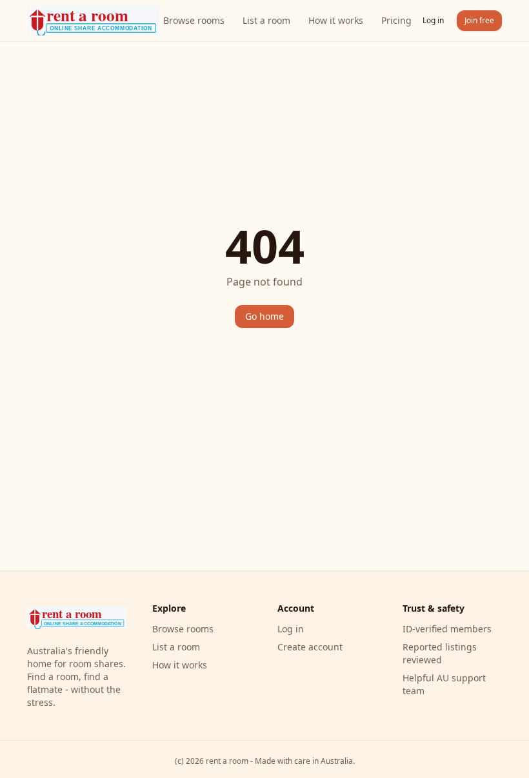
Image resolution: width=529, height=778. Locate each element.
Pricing (396, 20)
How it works (335, 20)
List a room (266, 20)
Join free (479, 20)
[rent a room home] (93, 20)
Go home (264, 316)
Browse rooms (194, 20)
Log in (433, 20)
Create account (310, 647)
